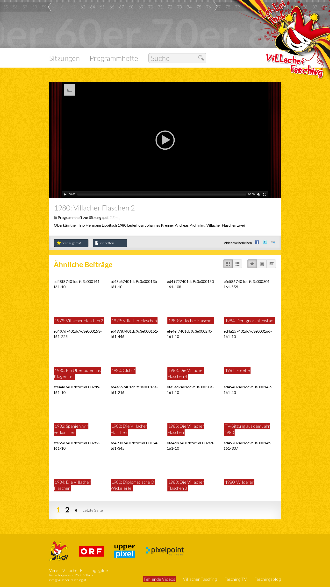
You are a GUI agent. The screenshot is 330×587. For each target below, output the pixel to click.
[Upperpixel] (124, 550)
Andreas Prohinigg (190, 225)
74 (189, 6)
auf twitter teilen (265, 241)
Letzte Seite (92, 510)
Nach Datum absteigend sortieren (261, 263)
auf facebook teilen (257, 241)
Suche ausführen (202, 58)
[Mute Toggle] (258, 194)
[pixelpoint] (165, 550)
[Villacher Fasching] (58, 550)
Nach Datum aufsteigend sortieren (271, 263)
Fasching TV (235, 579)
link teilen (273, 241)
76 (208, 6)
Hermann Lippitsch (101, 225)
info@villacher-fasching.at (67, 580)
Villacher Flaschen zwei (225, 225)
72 (169, 6)
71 (160, 6)
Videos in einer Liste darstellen (237, 263)
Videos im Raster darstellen (228, 263)
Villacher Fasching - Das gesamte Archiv (295, 46)
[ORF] (91, 550)
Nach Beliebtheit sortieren (252, 263)
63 (82, 6)
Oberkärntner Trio (69, 225)
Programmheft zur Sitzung (89, 217)
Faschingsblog (267, 579)
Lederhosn (135, 225)
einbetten (107, 243)
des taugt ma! (71, 243)
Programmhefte (113, 58)
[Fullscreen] (265, 194)
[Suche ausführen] (176, 58)
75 (198, 6)
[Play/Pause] (65, 194)
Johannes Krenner (159, 225)
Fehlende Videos (159, 579)
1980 (122, 225)
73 (179, 6)
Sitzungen (64, 58)
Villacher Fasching (200, 579)
